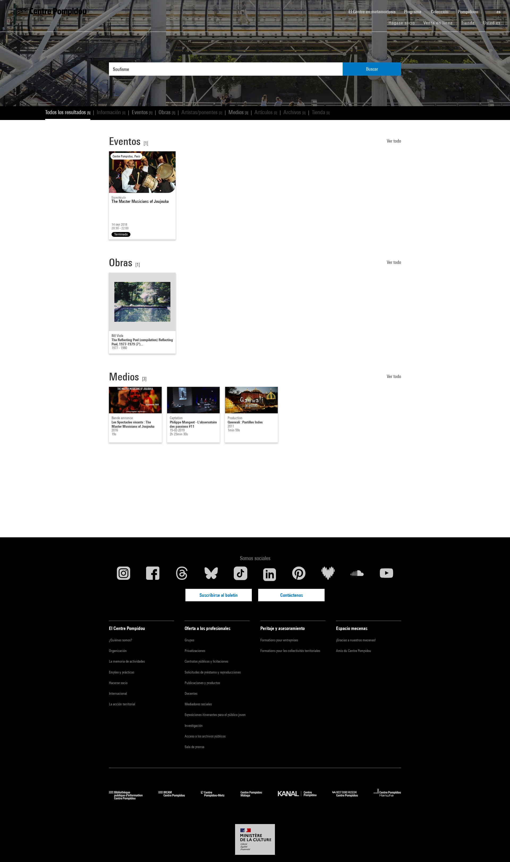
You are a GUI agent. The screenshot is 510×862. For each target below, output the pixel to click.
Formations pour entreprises (279, 640)
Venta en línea (438, 22)
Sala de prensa (194, 747)
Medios (238, 112)
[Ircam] (175, 798)
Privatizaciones (195, 651)
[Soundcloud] (357, 574)
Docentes (191, 693)
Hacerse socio (118, 683)
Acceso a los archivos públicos (205, 736)
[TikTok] (240, 574)
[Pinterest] (298, 574)
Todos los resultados (67, 112)
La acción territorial (122, 704)
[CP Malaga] (255, 798)
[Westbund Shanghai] (349, 798)
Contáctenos (291, 595)
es (499, 11)
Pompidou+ (468, 11)
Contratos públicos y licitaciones (206, 661)
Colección (440, 11)
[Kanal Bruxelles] (301, 798)
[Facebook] (152, 574)
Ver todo (394, 141)
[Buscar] (488, 9)
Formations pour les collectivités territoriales (290, 651)
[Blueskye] (211, 574)
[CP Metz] (216, 798)
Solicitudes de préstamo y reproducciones (213, 672)
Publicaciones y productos (202, 683)
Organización (118, 651)
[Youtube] (386, 574)
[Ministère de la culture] (255, 839)
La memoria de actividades (127, 661)
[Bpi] (129, 798)
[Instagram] (123, 574)
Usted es (492, 22)
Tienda (470, 22)
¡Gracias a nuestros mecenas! (356, 640)
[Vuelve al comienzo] (497, 849)
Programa (413, 11)
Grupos (189, 640)
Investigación (194, 725)
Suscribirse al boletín (218, 595)
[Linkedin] (269, 574)
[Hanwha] (387, 798)
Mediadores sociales (198, 704)
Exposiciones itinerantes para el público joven (215, 715)
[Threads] (182, 574)
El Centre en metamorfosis (374, 11)
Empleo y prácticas (121, 672)
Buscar (372, 69)
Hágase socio (404, 22)
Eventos (142, 112)
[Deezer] (328, 574)
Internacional (118, 693)
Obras (167, 112)
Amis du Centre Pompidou (353, 651)
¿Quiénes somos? (120, 640)
